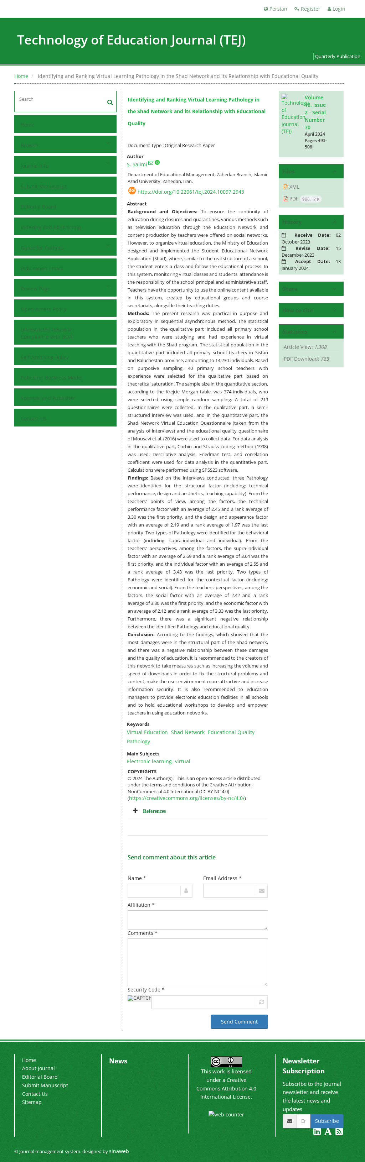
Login (338, 8)
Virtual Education (147, 732)
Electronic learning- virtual (158, 761)
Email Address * (222, 878)
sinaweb (119, 1151)
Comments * (143, 933)
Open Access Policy (43, 309)
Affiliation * (141, 904)
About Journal (38, 1068)
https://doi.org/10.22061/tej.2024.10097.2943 (191, 191)
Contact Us (33, 418)
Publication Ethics (42, 268)
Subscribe (327, 1120)
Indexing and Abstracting (51, 227)
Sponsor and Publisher (48, 398)
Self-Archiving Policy (45, 357)
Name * (137, 878)
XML (293, 186)
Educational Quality (231, 732)
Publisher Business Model (52, 377)
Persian (277, 8)
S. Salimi (137, 164)
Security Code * (146, 989)
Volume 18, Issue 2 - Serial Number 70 (315, 112)
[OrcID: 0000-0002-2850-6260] (157, 162)
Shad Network (188, 732)
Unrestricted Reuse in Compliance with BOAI (47, 333)
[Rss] (339, 1133)
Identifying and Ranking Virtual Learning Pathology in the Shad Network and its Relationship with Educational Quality (197, 111)
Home (21, 76)
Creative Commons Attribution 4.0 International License (226, 1088)
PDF (303, 198)
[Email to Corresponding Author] (150, 162)
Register (309, 8)
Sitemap (32, 1102)
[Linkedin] (318, 1133)
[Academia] (329, 1133)
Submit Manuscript (44, 186)
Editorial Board (38, 206)
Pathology (138, 741)
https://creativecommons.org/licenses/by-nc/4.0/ (187, 798)
